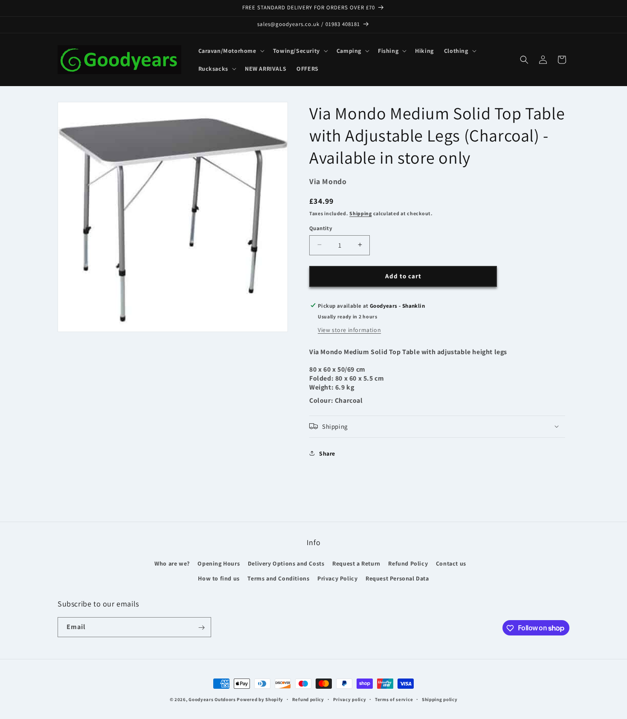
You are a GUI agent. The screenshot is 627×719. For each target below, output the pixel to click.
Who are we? (172, 563)
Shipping (360, 213)
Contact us (451, 563)
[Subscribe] (201, 628)
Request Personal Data (397, 578)
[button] (230, 51)
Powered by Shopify (260, 699)
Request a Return (356, 563)
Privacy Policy (337, 578)
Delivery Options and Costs (286, 563)
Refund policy (308, 699)
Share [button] (327, 453)
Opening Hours (218, 563)
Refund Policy (408, 563)
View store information (349, 329)
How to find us (218, 578)
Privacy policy (349, 699)
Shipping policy (440, 699)
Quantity (320, 227)
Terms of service (394, 699)
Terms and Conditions (278, 578)
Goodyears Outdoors (212, 699)
